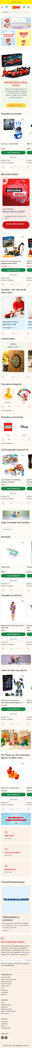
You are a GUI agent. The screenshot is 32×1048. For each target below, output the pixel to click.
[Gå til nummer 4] (17, 406)
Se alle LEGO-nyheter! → (15, 225)
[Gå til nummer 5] (20, 406)
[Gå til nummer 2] (11, 406)
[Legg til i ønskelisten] (23, 119)
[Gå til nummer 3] (14, 406)
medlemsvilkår (10, 965)
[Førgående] (3, 406)
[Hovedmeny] (29, 7)
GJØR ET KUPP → (16, 105)
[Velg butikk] (2, 7)
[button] (24, 7)
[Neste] (29, 406)
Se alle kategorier (6, 410)
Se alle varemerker (6, 443)
